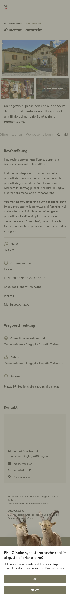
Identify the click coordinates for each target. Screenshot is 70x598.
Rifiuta (35, 590)
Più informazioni (54, 568)
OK (35, 579)
